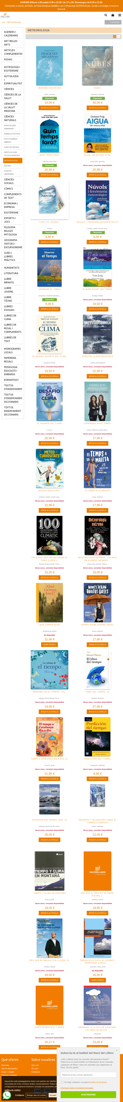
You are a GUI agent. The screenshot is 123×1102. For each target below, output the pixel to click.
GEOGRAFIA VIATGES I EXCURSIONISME (13, 244)
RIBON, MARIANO (97, 826)
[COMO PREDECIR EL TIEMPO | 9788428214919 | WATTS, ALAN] (49, 1005)
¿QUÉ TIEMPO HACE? (49, 625)
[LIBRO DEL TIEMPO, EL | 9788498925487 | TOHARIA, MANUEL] (97, 669)
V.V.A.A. (49, 430)
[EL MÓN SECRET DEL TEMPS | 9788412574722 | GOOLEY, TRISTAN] (97, 267)
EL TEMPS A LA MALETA (97, 490)
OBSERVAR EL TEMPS (49, 289)
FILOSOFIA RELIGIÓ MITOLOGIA (10, 231)
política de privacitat (98, 1082)
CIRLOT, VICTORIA (49, 94)
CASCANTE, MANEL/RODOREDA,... (49, 296)
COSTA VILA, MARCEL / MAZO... (97, 564)
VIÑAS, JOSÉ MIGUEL (97, 363)
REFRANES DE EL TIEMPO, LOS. (49, 692)
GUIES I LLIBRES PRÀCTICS (9, 256)
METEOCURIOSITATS (49, 490)
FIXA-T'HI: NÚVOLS (49, 222)
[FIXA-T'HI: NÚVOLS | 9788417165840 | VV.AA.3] (49, 199)
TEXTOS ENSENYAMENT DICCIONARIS (12, 411)
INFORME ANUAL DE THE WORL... (49, 826)
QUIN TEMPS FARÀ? (49, 155)
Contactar (36, 1072)
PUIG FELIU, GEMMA (97, 161)
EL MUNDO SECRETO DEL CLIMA (49, 356)
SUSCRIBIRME (88, 1094)
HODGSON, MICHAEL (97, 765)
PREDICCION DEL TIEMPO (97, 759)
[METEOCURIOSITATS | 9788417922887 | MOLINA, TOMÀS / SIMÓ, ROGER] (49, 468)
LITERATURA (11, 273)
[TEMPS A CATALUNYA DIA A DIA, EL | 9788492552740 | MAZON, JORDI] (49, 736)
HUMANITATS (11, 267)
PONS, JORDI (49, 899)
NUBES (97, 88)
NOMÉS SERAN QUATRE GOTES (97, 625)
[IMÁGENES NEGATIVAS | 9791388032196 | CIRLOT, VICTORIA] (49, 65)
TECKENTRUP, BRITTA (49, 631)
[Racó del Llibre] (5, 15)
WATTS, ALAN (49, 1034)
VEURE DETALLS (49, 644)
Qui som (35, 1065)
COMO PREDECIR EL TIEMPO (49, 1027)
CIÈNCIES (9, 89)
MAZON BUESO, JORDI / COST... (49, 564)
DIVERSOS (97, 1034)
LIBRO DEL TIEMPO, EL (98, 692)
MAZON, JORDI (49, 765)
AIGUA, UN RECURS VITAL (97, 155)
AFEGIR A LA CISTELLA (49, 108)
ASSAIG (8, 59)
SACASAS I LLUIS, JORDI (97, 967)
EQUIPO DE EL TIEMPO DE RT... (49, 698)
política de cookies (13, 1090)
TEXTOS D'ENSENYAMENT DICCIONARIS (13, 398)
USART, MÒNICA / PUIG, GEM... (97, 430)
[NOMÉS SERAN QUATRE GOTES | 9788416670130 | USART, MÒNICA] (97, 602)
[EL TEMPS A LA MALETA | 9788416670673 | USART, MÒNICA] (97, 468)
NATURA (7, 166)
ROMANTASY (11, 380)
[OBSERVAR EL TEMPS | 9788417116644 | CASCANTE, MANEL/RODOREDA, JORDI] (49, 267)
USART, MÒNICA (97, 497)
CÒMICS (8, 188)
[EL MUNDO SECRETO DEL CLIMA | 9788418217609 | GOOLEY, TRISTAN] (49, 334)
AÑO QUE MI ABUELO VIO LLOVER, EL (49, 960)
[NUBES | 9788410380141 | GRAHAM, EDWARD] (97, 65)
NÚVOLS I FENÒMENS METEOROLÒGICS (97, 222)
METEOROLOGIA (11, 160)
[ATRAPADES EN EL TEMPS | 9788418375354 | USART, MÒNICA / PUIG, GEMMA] (97, 401)
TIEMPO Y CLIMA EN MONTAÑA (49, 893)
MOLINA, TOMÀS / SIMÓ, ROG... (49, 497)
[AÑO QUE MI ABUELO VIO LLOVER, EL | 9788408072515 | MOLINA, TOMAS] (49, 938)
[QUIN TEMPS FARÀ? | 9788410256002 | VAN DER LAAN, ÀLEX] (49, 132)
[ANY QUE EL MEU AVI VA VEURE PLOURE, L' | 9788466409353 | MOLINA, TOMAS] (97, 870)
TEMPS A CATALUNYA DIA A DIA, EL (49, 759)
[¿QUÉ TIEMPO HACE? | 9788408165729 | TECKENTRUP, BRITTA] (49, 602)
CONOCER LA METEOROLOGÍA (97, 356)
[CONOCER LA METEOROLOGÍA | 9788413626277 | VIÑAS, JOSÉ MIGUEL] (97, 334)
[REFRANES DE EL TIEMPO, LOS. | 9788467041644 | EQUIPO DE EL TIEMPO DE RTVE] (49, 669)
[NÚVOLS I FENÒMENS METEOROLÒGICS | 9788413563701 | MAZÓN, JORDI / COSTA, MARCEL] (97, 199)
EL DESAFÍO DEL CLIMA (49, 423)
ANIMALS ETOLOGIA (12, 134)
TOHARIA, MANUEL (97, 698)
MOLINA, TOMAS (97, 899)
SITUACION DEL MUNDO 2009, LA (49, 820)
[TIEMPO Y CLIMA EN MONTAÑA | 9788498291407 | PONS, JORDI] (49, 870)
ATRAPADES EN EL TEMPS (97, 423)
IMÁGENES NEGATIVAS (49, 88)
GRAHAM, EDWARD (97, 94)
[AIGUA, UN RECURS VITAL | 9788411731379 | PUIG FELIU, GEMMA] (97, 132)
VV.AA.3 (49, 228)
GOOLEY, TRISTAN (97, 296)
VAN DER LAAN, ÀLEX (49, 161)
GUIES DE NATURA (11, 147)
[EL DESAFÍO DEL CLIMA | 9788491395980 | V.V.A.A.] (49, 401)
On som (35, 1068)
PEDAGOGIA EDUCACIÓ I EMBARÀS (10, 371)
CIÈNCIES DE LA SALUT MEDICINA (11, 107)
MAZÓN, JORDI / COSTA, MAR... (97, 228)
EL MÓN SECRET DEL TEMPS (97, 289)
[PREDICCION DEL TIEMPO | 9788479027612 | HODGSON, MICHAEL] (97, 736)
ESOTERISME (11, 212)
